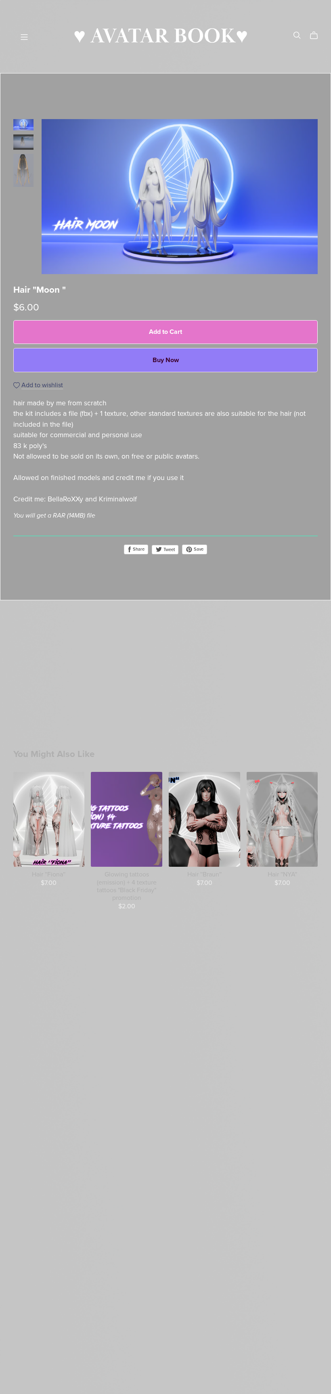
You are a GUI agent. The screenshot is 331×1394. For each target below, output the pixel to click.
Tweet (168, 549)
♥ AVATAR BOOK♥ (160, 36)
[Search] (297, 35)
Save (198, 549)
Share (138, 549)
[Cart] (317, 35)
